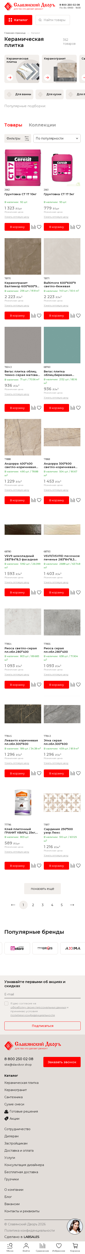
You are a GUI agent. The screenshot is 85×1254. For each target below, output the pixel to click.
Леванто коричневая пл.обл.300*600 (21, 742)
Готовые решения (24, 1111)
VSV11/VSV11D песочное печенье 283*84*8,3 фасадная (62, 557)
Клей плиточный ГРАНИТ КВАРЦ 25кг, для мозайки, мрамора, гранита (20, 830)
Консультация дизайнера (24, 1165)
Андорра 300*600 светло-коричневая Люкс (59, 465)
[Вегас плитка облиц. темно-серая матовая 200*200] (23, 345)
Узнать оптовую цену (17, 216)
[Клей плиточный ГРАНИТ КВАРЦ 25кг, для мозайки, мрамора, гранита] (23, 802)
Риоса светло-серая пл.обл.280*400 (21, 649)
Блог (8, 1197)
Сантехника (13, 1097)
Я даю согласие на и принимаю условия (39, 1009)
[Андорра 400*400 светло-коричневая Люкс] (23, 437)
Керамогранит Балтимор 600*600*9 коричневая (21, 284)
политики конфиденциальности (32, 1015)
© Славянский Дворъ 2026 (25, 1224)
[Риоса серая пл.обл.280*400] (62, 622)
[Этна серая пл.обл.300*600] (62, 714)
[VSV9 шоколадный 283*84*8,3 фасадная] (23, 529)
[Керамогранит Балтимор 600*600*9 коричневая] (23, 256)
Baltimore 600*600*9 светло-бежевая (60, 284)
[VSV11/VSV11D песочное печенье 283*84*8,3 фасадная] (62, 529)
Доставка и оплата (19, 1151)
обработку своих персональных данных (38, 1007)
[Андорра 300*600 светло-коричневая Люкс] (62, 437)
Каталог (11, 1076)
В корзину (17, 227)
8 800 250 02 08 (18, 1059)
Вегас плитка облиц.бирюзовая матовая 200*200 (58, 373)
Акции (14, 1119)
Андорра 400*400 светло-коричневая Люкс (20, 465)
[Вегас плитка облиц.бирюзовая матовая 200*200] (62, 345)
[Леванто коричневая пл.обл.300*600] (23, 714)
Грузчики (11, 1179)
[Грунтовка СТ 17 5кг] (62, 167)
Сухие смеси (14, 1104)
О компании (13, 1190)
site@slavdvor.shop (18, 1064)
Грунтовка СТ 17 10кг (20, 194)
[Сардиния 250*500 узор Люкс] (62, 802)
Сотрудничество (17, 1129)
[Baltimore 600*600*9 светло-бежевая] (62, 256)
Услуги (9, 1158)
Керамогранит (15, 1090)
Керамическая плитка (21, 1083)
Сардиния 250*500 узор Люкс (58, 830)
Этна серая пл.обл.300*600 (56, 742)
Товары (13, 125)
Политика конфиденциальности (29, 1230)
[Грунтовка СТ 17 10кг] (23, 167)
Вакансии (12, 1204)
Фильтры (13, 138)
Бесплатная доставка (21, 1172)
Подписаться (42, 1026)
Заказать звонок (62, 1062)
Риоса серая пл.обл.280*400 (56, 649)
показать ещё (42, 889)
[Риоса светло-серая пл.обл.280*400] (23, 622)
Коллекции (42, 125)
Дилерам (11, 1136)
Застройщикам (15, 1143)
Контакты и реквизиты (21, 1211)
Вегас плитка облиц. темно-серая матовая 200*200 (22, 373)
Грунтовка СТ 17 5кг (59, 194)
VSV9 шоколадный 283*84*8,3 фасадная (21, 557)
